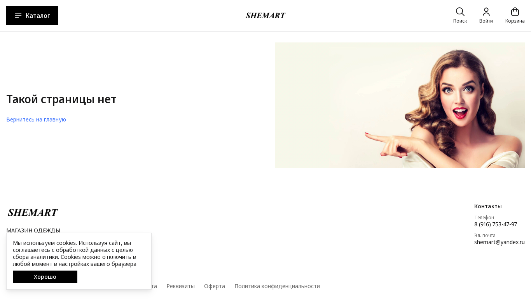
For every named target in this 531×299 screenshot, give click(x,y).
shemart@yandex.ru (499, 242)
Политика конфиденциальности (277, 286)
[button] (499, 206)
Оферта (214, 286)
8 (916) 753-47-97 (495, 224)
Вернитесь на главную (36, 119)
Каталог (37, 15)
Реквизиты (180, 286)
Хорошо (45, 276)
